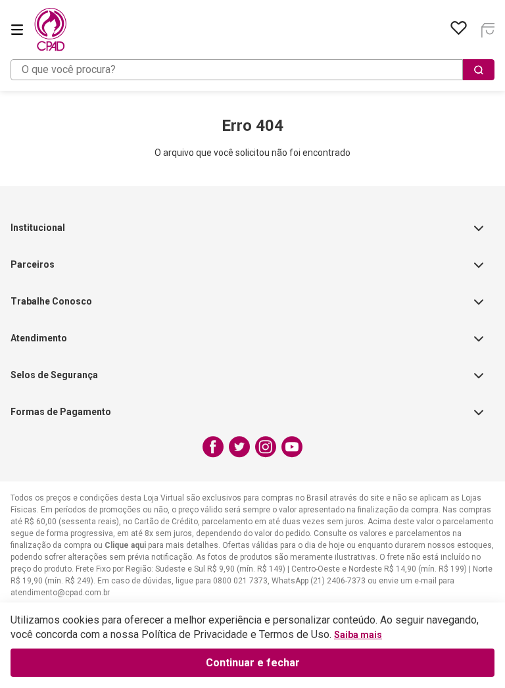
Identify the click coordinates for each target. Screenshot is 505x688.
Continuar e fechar (253, 662)
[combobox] (252, 69)
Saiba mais (358, 634)
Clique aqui (125, 545)
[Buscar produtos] (478, 69)
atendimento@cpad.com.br (60, 592)
